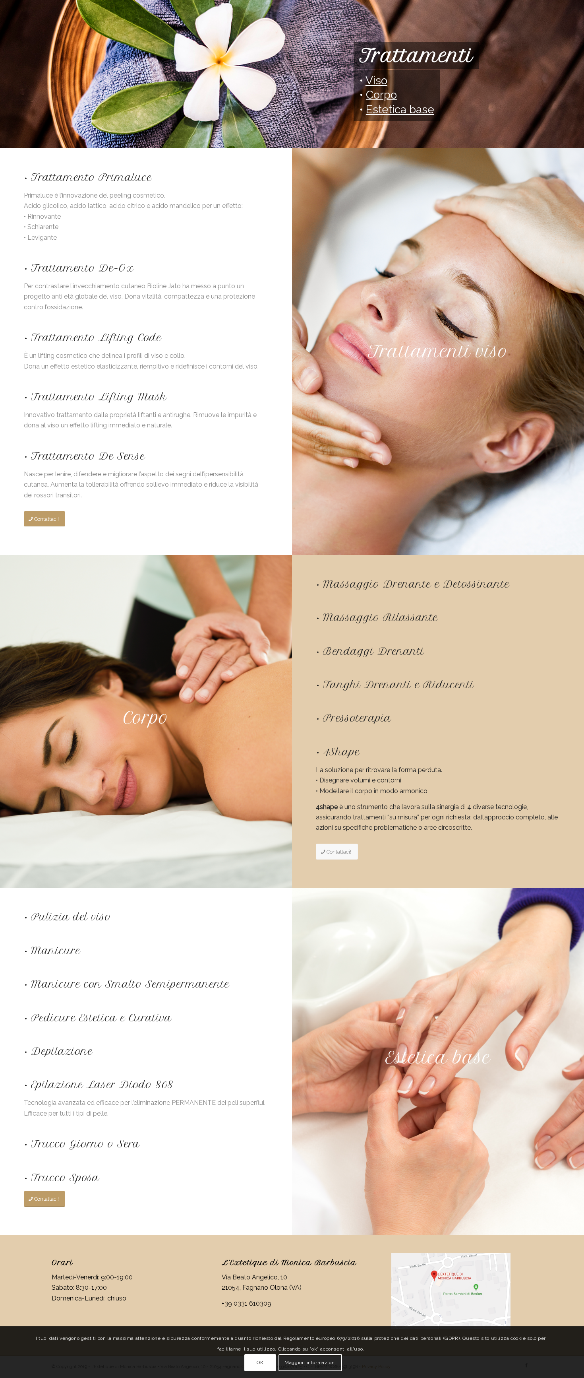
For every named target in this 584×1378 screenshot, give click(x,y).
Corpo (381, 94)
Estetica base (400, 109)
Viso (376, 80)
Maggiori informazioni (310, 1362)
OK (260, 1362)
